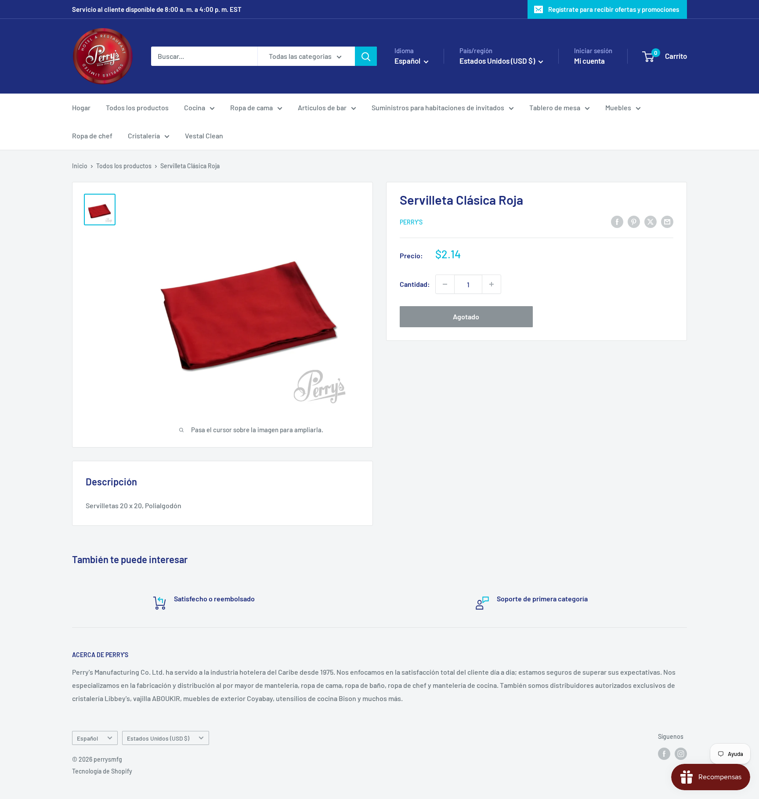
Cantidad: (415, 284)
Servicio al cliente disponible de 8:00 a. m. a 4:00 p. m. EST (157, 9)
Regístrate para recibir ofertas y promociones (613, 9)
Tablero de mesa (554, 107)
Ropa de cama (251, 107)
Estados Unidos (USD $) (158, 738)
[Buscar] (366, 56)
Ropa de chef (92, 135)
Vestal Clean (204, 135)
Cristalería (144, 135)
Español (87, 738)
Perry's (411, 222)
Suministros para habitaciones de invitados (438, 107)
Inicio (79, 166)
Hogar (81, 107)
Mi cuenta (589, 60)
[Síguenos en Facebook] (664, 754)
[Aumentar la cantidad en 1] (491, 284)
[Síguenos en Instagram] (681, 754)
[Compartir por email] (667, 221)
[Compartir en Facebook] (617, 221)
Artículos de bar (322, 107)
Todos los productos (137, 107)
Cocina (194, 107)
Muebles (618, 107)
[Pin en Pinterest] (634, 221)
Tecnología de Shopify (102, 771)
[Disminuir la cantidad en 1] (445, 284)
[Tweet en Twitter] (650, 221)
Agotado (466, 316)
